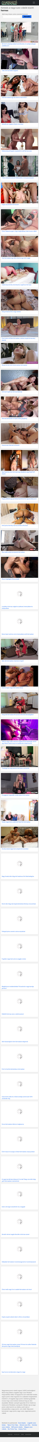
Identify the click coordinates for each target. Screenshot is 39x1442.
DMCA (22, 1434)
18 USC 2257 (17, 1434)
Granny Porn (22, 1429)
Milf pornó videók (16, 1427)
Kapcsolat (10, 1434)
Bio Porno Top (12, 1429)
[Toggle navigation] (33, 2)
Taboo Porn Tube (12, 1425)
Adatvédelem (28, 1434)
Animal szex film (25, 1425)
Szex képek (22, 1423)
